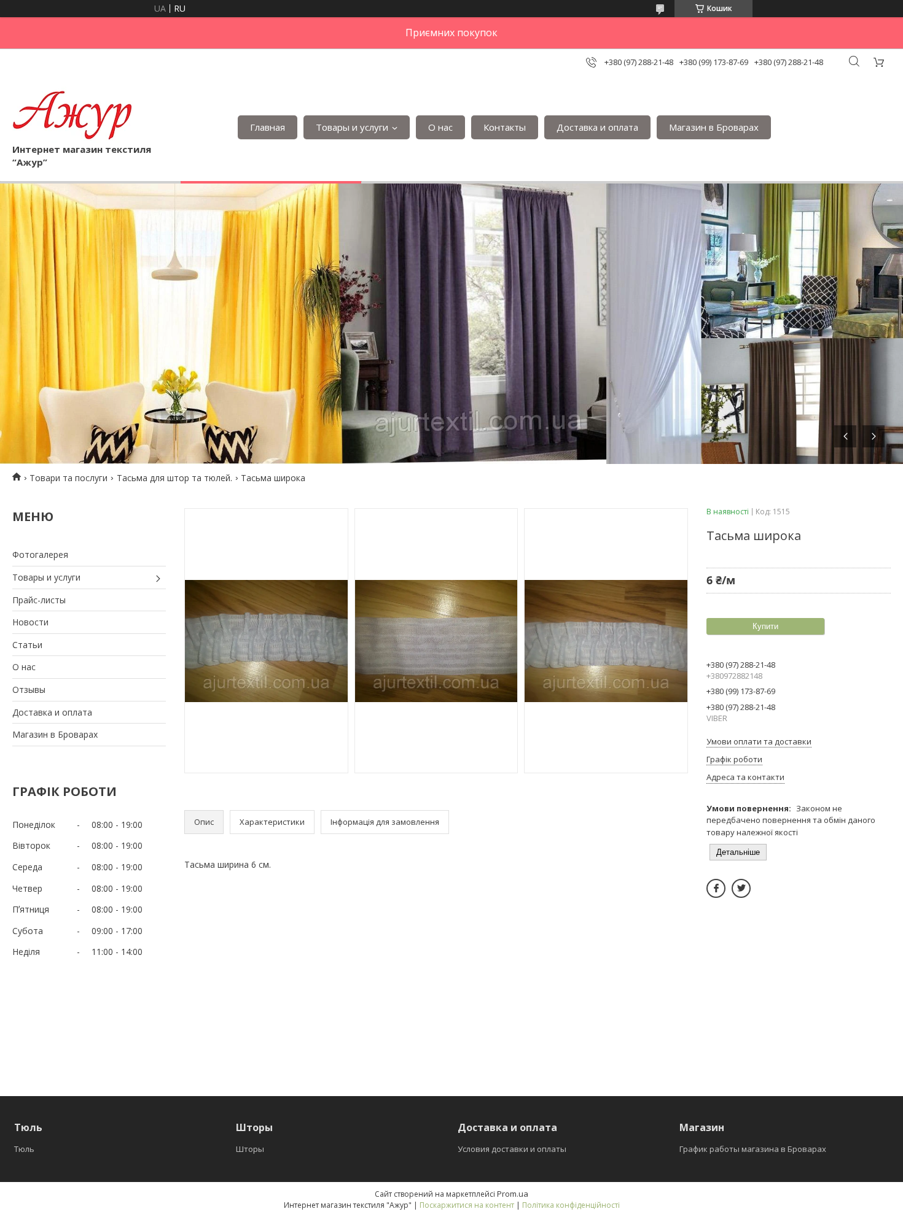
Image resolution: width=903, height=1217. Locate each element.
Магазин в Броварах (714, 127)
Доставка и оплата (597, 127)
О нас (440, 127)
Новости (30, 622)
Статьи (27, 645)
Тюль (24, 1148)
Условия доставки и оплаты (512, 1148)
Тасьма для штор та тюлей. (174, 478)
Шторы (250, 1148)
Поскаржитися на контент (467, 1205)
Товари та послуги (68, 478)
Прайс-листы (39, 600)
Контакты (504, 127)
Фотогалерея (40, 554)
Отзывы (28, 689)
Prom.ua (512, 1193)
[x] (741, 888)
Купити (765, 626)
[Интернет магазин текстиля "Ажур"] (72, 115)
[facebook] (715, 888)
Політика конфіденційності (571, 1205)
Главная (267, 127)
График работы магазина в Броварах (752, 1148)
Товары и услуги (352, 127)
